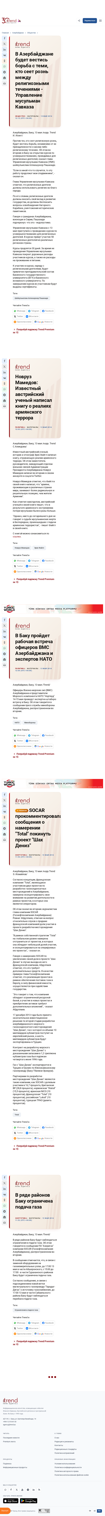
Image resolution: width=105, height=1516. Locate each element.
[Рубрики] (100, 20)
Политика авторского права (66, 1471)
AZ (95, 1511)
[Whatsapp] (5, 1489)
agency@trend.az (9, 1425)
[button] (4, 38)
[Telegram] (28, 1489)
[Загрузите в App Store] (10, 1500)
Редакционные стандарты (66, 1449)
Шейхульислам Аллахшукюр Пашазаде (31, 298)
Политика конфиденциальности (68, 1467)
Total (17, 1115)
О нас (57, 1438)
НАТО (17, 723)
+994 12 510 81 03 (9, 1422)
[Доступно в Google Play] (28, 1500)
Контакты (59, 1445)
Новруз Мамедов (22, 548)
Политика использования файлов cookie (72, 1475)
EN (90, 1511)
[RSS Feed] (39, 1489)
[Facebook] (11, 1489)
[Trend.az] (11, 20)
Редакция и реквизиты (64, 1442)
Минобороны (29, 723)
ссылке (17, 536)
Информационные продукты (15, 1467)
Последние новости (11, 1438)
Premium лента (9, 1442)
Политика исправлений (64, 1453)
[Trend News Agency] (10, 1401)
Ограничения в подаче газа (26, 1310)
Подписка (7, 1464)
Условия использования (65, 1464)
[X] (16, 1489)
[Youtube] (22, 1489)
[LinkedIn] (33, 1489)
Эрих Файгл (39, 548)
